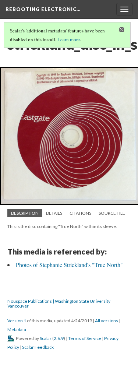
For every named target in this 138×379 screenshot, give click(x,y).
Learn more (68, 39)
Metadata (16, 329)
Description (25, 213)
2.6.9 (59, 338)
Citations (80, 213)
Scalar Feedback (38, 347)
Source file (112, 213)
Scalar (46, 338)
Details (54, 213)
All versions (106, 320)
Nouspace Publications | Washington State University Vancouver (58, 303)
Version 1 (16, 320)
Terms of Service (84, 338)
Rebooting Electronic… (43, 9)
